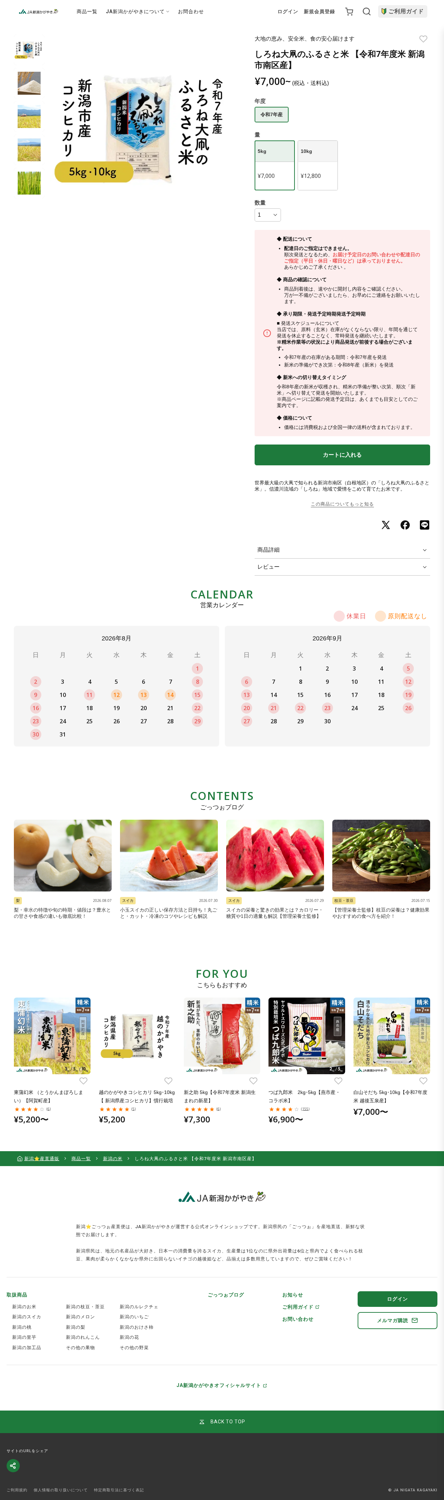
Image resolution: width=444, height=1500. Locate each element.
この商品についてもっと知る (342, 504)
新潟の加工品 (26, 1347)
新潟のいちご (134, 1316)
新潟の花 (129, 1337)
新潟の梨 (75, 1327)
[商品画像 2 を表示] (29, 83)
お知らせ (292, 1295)
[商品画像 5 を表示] (29, 183)
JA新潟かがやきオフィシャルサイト (219, 1385)
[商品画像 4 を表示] (29, 150)
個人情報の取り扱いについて (61, 1490)
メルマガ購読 (392, 1320)
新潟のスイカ (26, 1316)
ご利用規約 (17, 1490)
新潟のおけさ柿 (137, 1327)
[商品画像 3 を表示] (29, 116)
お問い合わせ (298, 1319)
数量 (260, 203)
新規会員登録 (319, 11)
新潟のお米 (24, 1306)
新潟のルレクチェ (139, 1306)
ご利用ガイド (406, 11)
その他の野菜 (134, 1347)
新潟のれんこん (83, 1337)
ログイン (288, 11)
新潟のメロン (80, 1316)
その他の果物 (80, 1347)
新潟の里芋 (24, 1337)
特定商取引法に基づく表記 (119, 1490)
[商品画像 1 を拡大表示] (144, 129)
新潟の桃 (22, 1327)
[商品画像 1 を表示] (29, 50)
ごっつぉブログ (226, 1295)
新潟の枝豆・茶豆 (85, 1306)
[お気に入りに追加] (423, 39)
